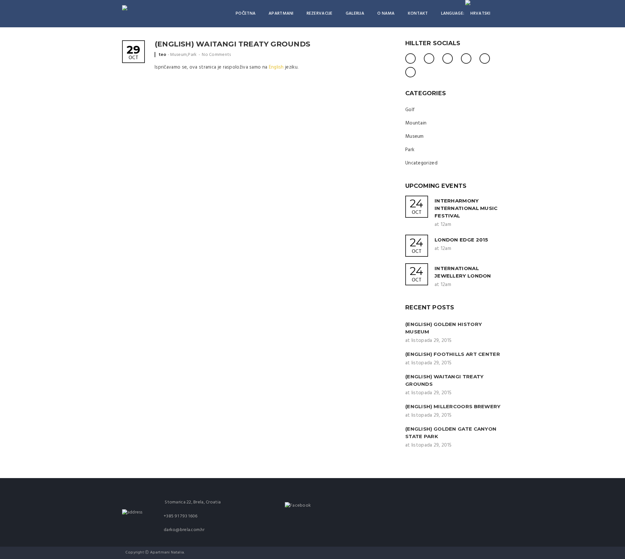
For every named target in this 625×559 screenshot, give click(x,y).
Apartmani (281, 13)
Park (192, 54)
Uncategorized (421, 163)
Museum (178, 54)
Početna (246, 13)
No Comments (216, 54)
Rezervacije (320, 13)
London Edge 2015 (461, 240)
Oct (133, 53)
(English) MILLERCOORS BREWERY (453, 406)
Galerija (355, 13)
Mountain (415, 123)
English (276, 67)
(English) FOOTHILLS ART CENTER (452, 354)
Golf (410, 110)
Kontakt (418, 13)
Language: (453, 13)
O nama (386, 13)
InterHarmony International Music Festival (466, 208)
